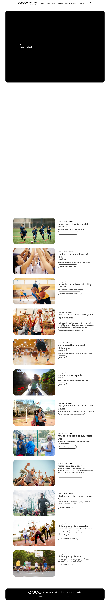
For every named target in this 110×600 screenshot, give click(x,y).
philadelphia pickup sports (71, 556)
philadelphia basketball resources (68, 538)
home (42, 3)
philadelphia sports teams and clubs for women (71, 414)
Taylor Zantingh (67, 342)
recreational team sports (70, 466)
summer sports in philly (70, 375)
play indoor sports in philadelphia (68, 232)
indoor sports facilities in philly (74, 224)
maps (48, 3)
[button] (71, 3)
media (53, 3)
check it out (62, 357)
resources (60, 3)
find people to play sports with (67, 447)
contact (82, 3)
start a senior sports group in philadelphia (70, 330)
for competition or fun (65, 507)
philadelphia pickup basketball (73, 526)
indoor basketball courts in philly (74, 284)
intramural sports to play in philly (68, 266)
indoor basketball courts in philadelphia (69, 293)
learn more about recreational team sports (70, 476)
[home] (28, 3)
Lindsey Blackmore (68, 221)
